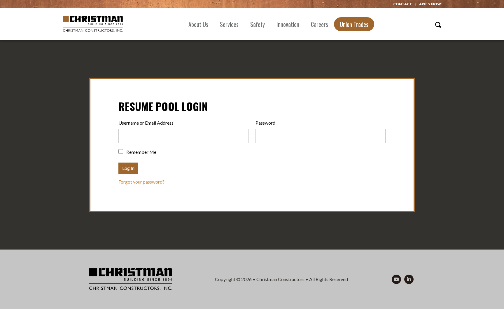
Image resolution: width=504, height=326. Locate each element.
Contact (402, 4)
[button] (438, 24)
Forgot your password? (141, 181)
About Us (198, 24)
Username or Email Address (146, 122)
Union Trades (354, 24)
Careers (319, 24)
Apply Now (430, 4)
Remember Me (140, 152)
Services (229, 24)
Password (265, 122)
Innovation (287, 24)
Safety (257, 24)
